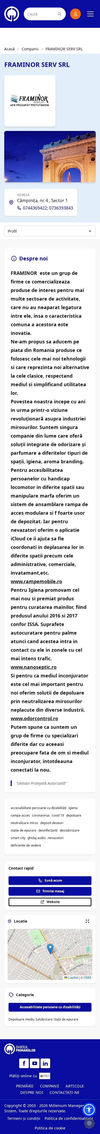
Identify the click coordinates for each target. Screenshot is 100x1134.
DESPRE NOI (31, 1092)
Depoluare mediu (21, 1019)
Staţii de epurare (66, 1019)
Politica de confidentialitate (69, 1118)
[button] (50, 948)
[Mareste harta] (87, 921)
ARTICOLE (75, 1086)
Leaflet (72, 977)
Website (53, 902)
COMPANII (49, 1086)
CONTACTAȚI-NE (65, 1092)
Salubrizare (44, 1019)
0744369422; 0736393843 (48, 208)
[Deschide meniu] (90, 14)
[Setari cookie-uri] (89, 1123)
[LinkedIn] (45, 1063)
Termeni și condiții (23, 1118)
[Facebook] (24, 1063)
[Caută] (59, 13)
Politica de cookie (50, 1128)
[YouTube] (34, 1063)
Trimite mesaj (53, 891)
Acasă (9, 48)
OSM (87, 977)
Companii (30, 48)
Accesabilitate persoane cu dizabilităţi (50, 1007)
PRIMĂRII (25, 1086)
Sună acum (53, 880)
